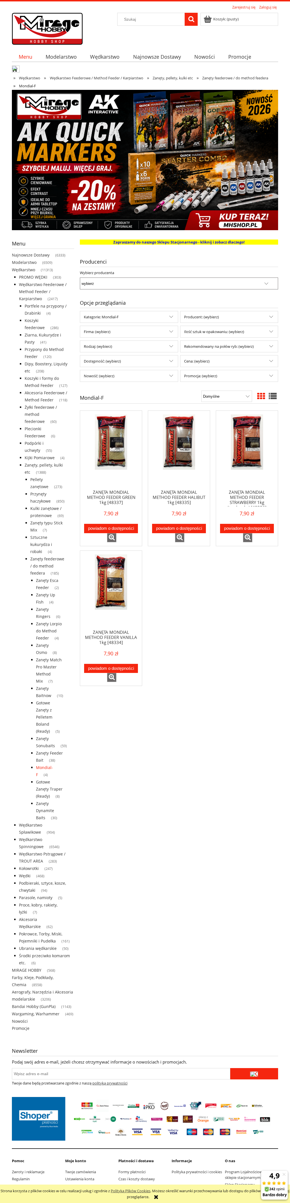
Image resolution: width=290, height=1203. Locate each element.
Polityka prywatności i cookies (197, 1171)
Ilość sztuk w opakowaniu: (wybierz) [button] (214, 331)
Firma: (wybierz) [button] (97, 331)
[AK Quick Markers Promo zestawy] (145, 159)
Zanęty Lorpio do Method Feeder (49, 631)
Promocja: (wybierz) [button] (200, 375)
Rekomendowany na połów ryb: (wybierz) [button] (219, 346)
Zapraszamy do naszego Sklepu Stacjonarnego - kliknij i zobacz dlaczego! (179, 242)
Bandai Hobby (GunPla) (34, 1006)
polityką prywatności (109, 1083)
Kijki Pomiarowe (40, 457)
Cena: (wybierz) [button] (197, 361)
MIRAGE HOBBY (26, 970)
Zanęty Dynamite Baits (45, 810)
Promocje (20, 1028)
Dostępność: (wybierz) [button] (102, 361)
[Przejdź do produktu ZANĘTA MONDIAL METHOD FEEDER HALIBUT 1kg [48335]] (179, 449)
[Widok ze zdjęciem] (261, 396)
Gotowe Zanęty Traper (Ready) (49, 789)
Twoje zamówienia (80, 1171)
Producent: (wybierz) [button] (201, 316)
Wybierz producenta (97, 273)
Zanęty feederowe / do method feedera (47, 566)
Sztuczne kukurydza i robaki (41, 544)
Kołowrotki (29, 868)
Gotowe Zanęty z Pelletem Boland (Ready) (44, 717)
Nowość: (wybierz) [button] (99, 375)
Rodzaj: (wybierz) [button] (98, 346)
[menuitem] (25, 57)
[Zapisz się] (254, 1073)
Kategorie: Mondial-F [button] (101, 316)
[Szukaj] (191, 19)
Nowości (20, 1021)
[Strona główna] (47, 28)
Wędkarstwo (23, 269)
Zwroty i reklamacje (28, 1171)
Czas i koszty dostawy (136, 1178)
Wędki (25, 875)
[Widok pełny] (273, 396)
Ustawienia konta (79, 1178)
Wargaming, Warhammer (35, 1013)
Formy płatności (132, 1171)
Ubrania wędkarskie (38, 948)
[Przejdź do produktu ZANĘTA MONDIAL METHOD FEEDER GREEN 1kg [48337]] (111, 449)
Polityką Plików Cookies (130, 1190)
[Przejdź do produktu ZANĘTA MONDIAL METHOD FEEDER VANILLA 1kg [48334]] (111, 589)
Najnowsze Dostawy (31, 255)
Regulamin (21, 1178)
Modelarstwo (24, 262)
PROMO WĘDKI (33, 277)
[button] (111, 537)
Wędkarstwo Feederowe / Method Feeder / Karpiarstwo (43, 291)
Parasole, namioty (35, 897)
